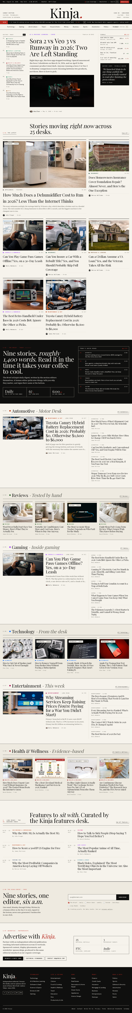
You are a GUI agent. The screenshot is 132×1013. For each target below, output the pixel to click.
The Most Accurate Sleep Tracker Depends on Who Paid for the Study (81, 529)
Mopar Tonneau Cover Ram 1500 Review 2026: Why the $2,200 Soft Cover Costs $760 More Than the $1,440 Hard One (109, 475)
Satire (115, 997)
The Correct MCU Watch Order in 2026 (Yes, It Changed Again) (108, 723)
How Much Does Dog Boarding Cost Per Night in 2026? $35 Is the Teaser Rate (15, 94)
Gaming (32, 994)
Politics (115, 978)
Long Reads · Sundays (78, 906)
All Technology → (123, 632)
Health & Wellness (57, 988)
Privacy (97, 1009)
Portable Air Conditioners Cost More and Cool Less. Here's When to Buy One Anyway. (49, 529)
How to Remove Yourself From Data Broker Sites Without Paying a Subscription (48, 665)
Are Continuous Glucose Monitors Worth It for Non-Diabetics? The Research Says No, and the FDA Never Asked (113, 786)
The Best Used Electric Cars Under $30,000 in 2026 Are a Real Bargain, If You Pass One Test (108, 461)
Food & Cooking (56, 984)
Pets (52, 997)
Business (95, 991)
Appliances (75, 993)
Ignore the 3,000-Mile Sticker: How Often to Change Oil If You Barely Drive (110, 436)
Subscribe (125, 13)
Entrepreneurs (96, 994)
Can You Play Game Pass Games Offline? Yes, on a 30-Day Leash (64, 565)
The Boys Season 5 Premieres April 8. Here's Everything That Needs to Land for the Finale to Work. (110, 698)
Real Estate (75, 981)
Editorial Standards (115, 1009)
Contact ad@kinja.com (55, 958)
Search (114, 1)
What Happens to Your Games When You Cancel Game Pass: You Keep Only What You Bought (109, 598)
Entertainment (55, 978)
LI (13, 992)
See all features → (122, 822)
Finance (94, 978)
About (73, 1009)
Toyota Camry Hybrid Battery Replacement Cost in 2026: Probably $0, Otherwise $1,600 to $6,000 (65, 431)
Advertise (124, 1)
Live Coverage (91, 1)
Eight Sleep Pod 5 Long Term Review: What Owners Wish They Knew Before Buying (112, 529)
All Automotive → (123, 411)
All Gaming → (124, 548)
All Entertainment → (122, 686)
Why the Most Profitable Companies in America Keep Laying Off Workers (35, 864)
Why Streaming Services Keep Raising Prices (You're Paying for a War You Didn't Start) (65, 706)
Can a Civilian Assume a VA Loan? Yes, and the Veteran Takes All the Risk (106, 261)
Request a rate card (13, 958)
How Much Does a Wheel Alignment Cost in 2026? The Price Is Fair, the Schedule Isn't (109, 423)
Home (73, 978)
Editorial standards (34, 958)
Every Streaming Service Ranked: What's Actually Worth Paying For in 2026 (109, 711)
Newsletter (103, 1)
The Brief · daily (76, 902)
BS (17, 992)
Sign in (116, 13)
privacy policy (107, 909)
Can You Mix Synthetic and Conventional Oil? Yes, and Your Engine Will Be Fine (110, 448)
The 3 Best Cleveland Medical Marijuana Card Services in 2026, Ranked (48, 785)
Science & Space (35, 988)
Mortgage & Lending (99, 988)
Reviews (115, 27)
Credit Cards (96, 981)
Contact (79, 1009)
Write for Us (88, 1009)
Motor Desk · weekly (94, 902)
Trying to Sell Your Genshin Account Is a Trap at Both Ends (109, 584)
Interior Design (76, 996)
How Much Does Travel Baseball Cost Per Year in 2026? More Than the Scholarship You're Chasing (15, 81)
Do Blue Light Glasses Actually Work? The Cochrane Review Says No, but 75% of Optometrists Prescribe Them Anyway (81, 787)
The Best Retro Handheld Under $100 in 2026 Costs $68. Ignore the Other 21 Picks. (23, 320)
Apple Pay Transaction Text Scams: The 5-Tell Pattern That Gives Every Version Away (113, 665)
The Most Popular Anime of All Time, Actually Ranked (99, 849)
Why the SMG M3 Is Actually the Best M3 (35, 833)
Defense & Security (119, 984)
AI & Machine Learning (37, 981)
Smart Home (75, 990)
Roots (115, 994)
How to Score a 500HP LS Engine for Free (36, 848)
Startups (95, 997)
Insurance (95, 984)
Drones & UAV (34, 991)
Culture (53, 981)
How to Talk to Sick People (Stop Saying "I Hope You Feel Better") (102, 834)
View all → (125, 133)
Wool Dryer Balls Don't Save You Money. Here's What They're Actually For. (17, 529)
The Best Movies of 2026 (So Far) (105, 734)
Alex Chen (36, 111)
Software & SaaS (35, 984)
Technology (34, 978)
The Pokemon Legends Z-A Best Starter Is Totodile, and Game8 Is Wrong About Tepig (110, 612)
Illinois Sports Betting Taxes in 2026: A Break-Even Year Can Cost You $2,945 (15, 54)
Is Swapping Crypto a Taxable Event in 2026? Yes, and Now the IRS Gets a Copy (15, 42)
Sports (115, 981)
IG (8, 992)
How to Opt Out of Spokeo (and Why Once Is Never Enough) (17, 664)
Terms (104, 1009)
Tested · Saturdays (112, 902)
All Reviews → (124, 496)
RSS (21, 992)
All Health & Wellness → (121, 752)
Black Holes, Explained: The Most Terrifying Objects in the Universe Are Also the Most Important (103, 866)
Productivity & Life (57, 1000)
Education (54, 994)
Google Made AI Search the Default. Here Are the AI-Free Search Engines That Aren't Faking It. (80, 666)
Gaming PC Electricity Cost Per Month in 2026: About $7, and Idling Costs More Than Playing (110, 572)
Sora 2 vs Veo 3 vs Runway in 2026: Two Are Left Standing (58, 47)
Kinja (66, 12)
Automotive (117, 988)
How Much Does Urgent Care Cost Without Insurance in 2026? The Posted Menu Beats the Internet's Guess (15, 67)
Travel (53, 991)
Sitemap (126, 1009)
